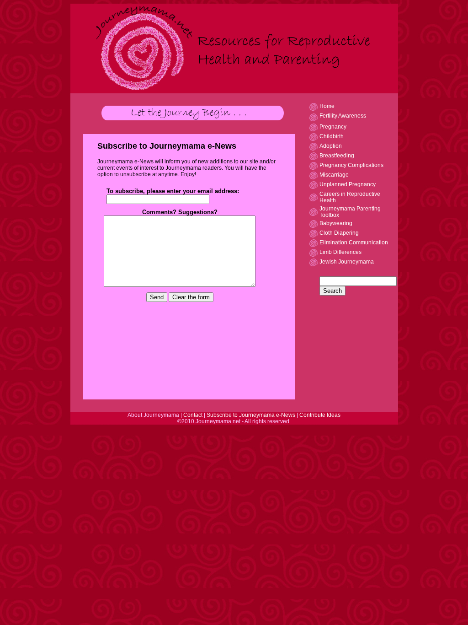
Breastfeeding (336, 155)
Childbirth (331, 136)
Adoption (330, 146)
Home (327, 106)
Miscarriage (334, 175)
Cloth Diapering (339, 233)
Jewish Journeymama (346, 262)
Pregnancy (332, 127)
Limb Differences (340, 252)
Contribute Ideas (319, 415)
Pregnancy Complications (351, 165)
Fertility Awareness (342, 116)
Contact (193, 415)
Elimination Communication (353, 242)
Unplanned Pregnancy (347, 184)
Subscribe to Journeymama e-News (252, 415)
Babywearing (335, 223)
